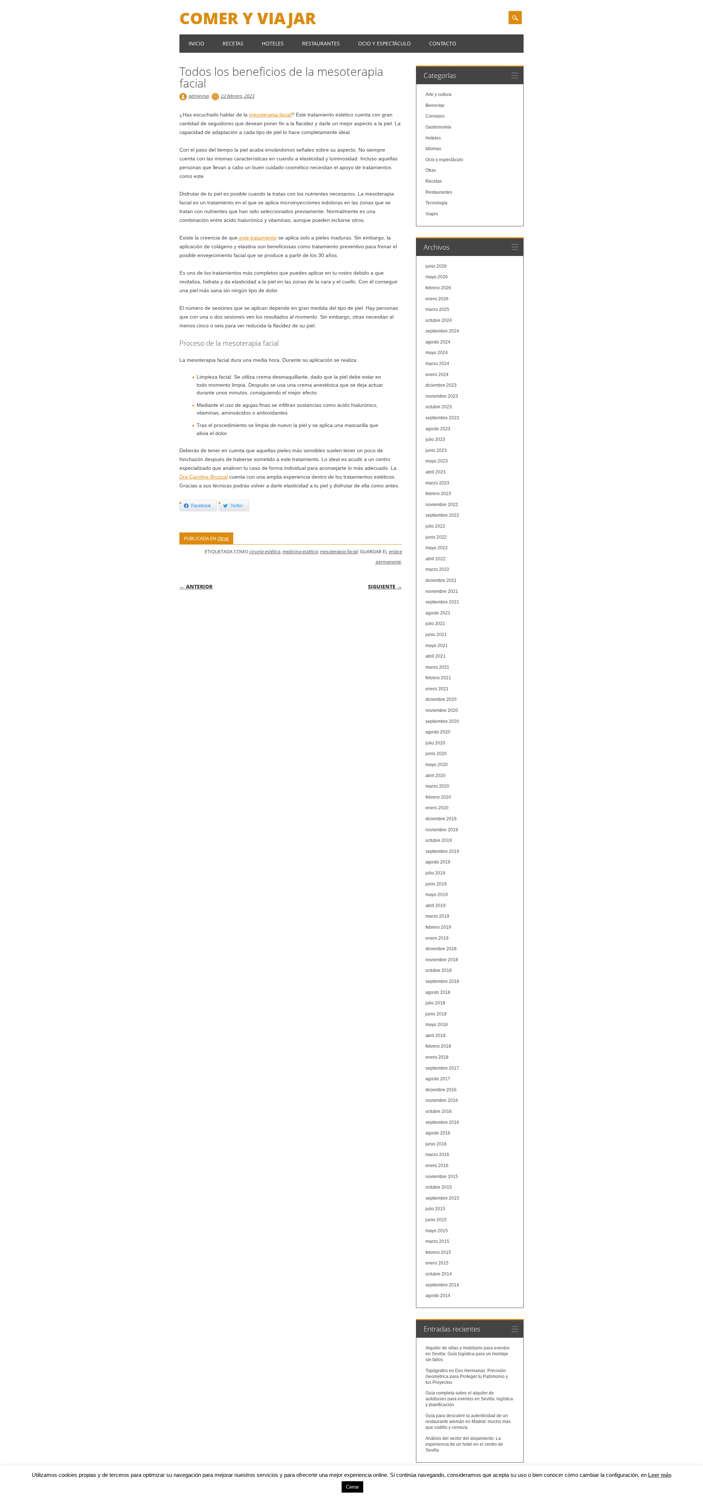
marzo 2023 (437, 483)
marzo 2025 (437, 309)
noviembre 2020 (441, 710)
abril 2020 (435, 775)
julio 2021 (435, 623)
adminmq (199, 96)
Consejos (435, 116)
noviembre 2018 (441, 959)
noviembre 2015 (441, 1176)
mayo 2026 (436, 276)
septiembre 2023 (442, 417)
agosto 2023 (437, 428)
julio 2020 (435, 743)
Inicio (196, 43)
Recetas (233, 43)
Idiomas (433, 148)
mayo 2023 (436, 461)
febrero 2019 (438, 927)
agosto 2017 (437, 1078)
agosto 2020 (437, 732)
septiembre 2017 (442, 1068)
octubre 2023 (438, 406)
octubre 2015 (438, 1187)
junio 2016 (436, 1144)
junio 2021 (436, 634)
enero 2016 (437, 1165)
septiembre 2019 (442, 851)
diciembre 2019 (441, 818)
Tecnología (436, 202)
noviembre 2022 (441, 504)
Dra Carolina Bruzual (203, 477)
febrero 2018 (438, 1046)
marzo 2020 (437, 786)
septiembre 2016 (442, 1122)
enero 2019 (437, 938)
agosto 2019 (437, 862)
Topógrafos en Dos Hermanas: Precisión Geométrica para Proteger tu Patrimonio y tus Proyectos (466, 1376)
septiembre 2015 (442, 1198)
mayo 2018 (436, 1024)
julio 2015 (435, 1208)
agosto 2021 (437, 613)
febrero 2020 (438, 797)
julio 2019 (435, 873)
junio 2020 (436, 753)
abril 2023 (435, 472)
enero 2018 (437, 1057)
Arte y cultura (438, 94)
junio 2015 (436, 1219)
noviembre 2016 (441, 1100)
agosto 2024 (437, 342)
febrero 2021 (438, 677)
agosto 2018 (437, 992)
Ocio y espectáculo (384, 43)
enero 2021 (437, 688)
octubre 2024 (438, 320)
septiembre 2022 (442, 515)
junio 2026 (436, 266)
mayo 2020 (436, 764)
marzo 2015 (437, 1241)
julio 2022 (435, 526)
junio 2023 (436, 450)
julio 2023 (435, 439)
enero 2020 (437, 807)
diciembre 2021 (441, 580)
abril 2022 (435, 558)
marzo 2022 (437, 569)
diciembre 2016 (441, 1089)
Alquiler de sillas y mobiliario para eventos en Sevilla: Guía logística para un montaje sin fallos (467, 1353)
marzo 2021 (437, 667)
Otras (223, 538)
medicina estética (300, 551)
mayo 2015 (436, 1230)
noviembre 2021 (441, 591)
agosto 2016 (437, 1133)
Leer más (660, 1475)
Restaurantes (321, 43)
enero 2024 (437, 374)
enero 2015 (437, 1263)
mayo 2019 (436, 894)
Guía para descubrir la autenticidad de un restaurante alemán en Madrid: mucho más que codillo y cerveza (468, 1421)
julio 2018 (435, 1003)
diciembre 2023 (441, 385)
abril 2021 (435, 656)
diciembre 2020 (441, 699)
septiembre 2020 (442, 721)
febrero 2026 (438, 287)
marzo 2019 (437, 916)
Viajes (431, 213)
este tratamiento (257, 238)
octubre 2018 (438, 970)
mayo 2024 (436, 352)
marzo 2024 (437, 363)
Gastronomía (438, 127)
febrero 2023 (438, 493)
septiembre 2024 (442, 331)
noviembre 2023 (441, 396)
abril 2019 (435, 905)
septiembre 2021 (442, 602)
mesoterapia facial (270, 115)
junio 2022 (436, 537)
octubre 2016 (438, 1111)
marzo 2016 (437, 1154)
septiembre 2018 (442, 981)
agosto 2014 (437, 1295)
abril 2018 (435, 1035)
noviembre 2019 (441, 829)
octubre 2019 (438, 840)
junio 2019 (436, 884)
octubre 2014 (438, 1274)
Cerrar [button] (352, 1487)
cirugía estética (264, 551)
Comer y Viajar (247, 18)
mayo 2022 (436, 547)
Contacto (442, 43)
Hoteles (273, 43)
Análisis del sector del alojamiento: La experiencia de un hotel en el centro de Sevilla (464, 1444)
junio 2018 (436, 1014)
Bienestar (435, 105)
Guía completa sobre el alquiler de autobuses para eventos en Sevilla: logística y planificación (469, 1398)
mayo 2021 (436, 645)
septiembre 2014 (442, 1285)
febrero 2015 (438, 1252)
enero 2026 (437, 298)
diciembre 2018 (441, 948)
